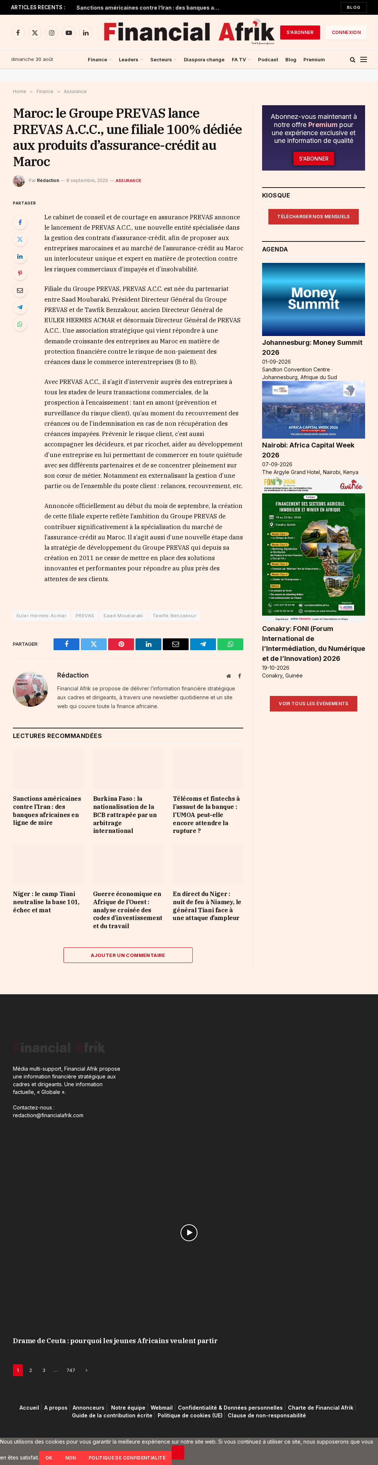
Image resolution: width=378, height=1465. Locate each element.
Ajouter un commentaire (128, 955)
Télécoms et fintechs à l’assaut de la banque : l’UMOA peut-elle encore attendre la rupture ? (206, 814)
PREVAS (85, 615)
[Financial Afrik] (189, 32)
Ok (49, 1458)
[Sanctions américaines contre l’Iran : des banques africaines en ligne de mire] (48, 769)
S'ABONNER (300, 32)
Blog (354, 7)
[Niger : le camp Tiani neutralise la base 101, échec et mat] (48, 864)
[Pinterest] (20, 273)
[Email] (20, 290)
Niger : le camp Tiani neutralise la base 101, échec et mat (46, 902)
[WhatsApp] (20, 324)
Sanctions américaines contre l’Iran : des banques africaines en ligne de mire (150, 7)
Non (70, 1458)
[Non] (178, 1452)
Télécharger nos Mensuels (313, 216)
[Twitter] (20, 239)
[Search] (352, 59)
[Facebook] (20, 222)
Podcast (268, 59)
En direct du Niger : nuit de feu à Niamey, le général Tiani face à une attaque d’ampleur (207, 906)
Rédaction (48, 180)
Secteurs (161, 59)
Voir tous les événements (313, 703)
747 (70, 1370)
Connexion (346, 32)
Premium (314, 59)
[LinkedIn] (20, 256)
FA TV (239, 59)
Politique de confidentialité (127, 1458)
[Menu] (363, 59)
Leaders (128, 59)
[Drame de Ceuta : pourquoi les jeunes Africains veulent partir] (189, 1233)
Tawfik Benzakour (174, 615)
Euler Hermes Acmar (41, 615)
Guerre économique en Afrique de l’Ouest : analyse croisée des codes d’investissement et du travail (127, 910)
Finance (97, 59)
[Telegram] (20, 307)
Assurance (128, 180)
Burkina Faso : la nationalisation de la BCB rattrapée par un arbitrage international (125, 814)
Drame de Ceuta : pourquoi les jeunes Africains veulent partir (115, 1341)
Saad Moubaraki (123, 615)
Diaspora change (204, 59)
